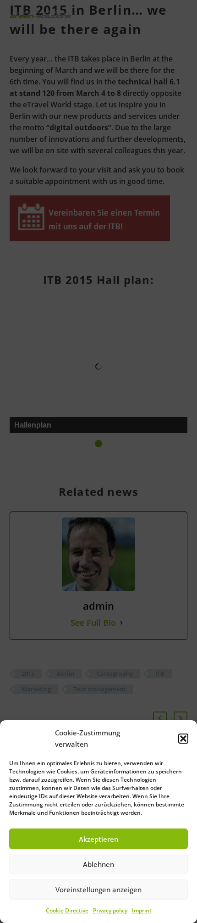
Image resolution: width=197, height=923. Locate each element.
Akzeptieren (98, 839)
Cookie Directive (67, 910)
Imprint (142, 910)
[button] (183, 738)
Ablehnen (98, 864)
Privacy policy (110, 910)
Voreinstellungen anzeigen (98, 889)
